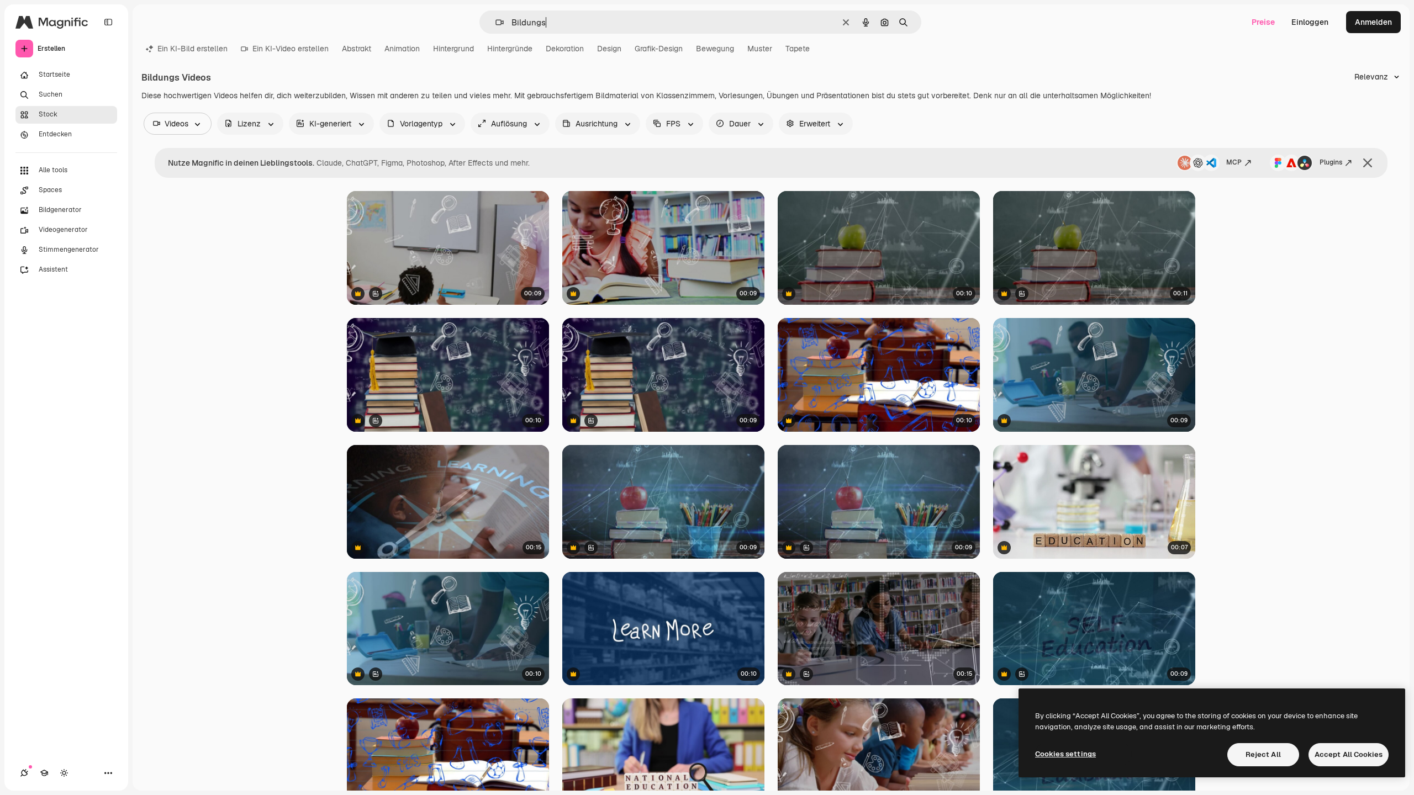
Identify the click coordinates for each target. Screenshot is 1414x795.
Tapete (797, 49)
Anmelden (1373, 22)
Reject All (1263, 754)
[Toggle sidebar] (108, 22)
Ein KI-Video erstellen (290, 49)
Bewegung (715, 49)
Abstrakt (356, 49)
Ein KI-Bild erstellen (192, 49)
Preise (1263, 22)
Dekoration (565, 49)
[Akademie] (44, 773)
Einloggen (1309, 22)
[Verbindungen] (24, 773)
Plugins (1331, 162)
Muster (759, 49)
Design (609, 49)
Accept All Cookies (1349, 754)
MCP (1234, 162)
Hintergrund (453, 49)
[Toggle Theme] (64, 773)
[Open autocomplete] (495, 22)
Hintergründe (509, 49)
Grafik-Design (659, 49)
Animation (402, 49)
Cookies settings (1065, 754)
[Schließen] (1367, 162)
